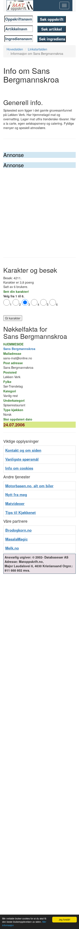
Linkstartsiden (37, 49)
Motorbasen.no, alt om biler (29, 485)
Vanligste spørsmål (22, 459)
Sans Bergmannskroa (19, 348)
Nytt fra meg (16, 494)
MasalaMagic (16, 539)
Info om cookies (19, 468)
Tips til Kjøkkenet (20, 512)
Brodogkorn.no (18, 530)
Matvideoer (15, 503)
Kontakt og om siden (23, 450)
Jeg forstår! (64, 919)
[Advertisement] (39, 209)
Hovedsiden (15, 49)
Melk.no (12, 548)
